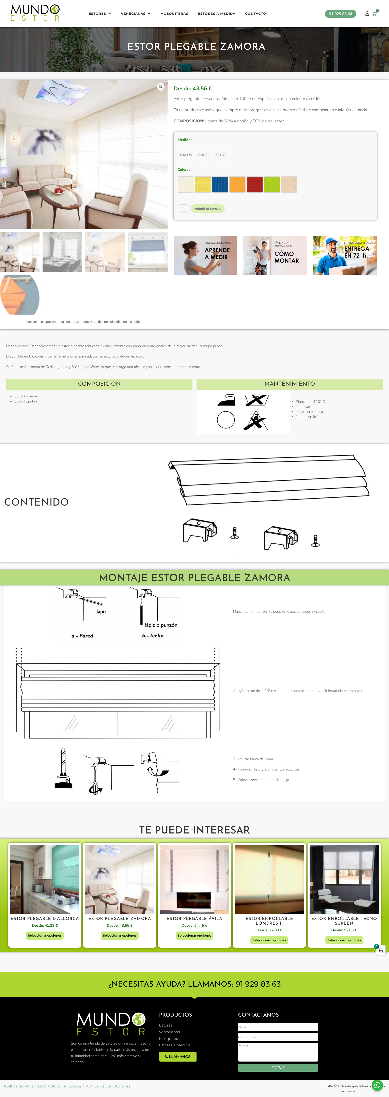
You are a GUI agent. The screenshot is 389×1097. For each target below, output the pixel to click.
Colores (184, 169)
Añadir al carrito (208, 208)
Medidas (185, 139)
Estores (97, 14)
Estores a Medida (216, 14)
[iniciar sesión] (367, 13)
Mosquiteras (174, 14)
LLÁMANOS (179, 1056)
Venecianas (133, 14)
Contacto (255, 14)
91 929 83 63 (258, 983)
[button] (161, 87)
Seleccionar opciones (45, 935)
